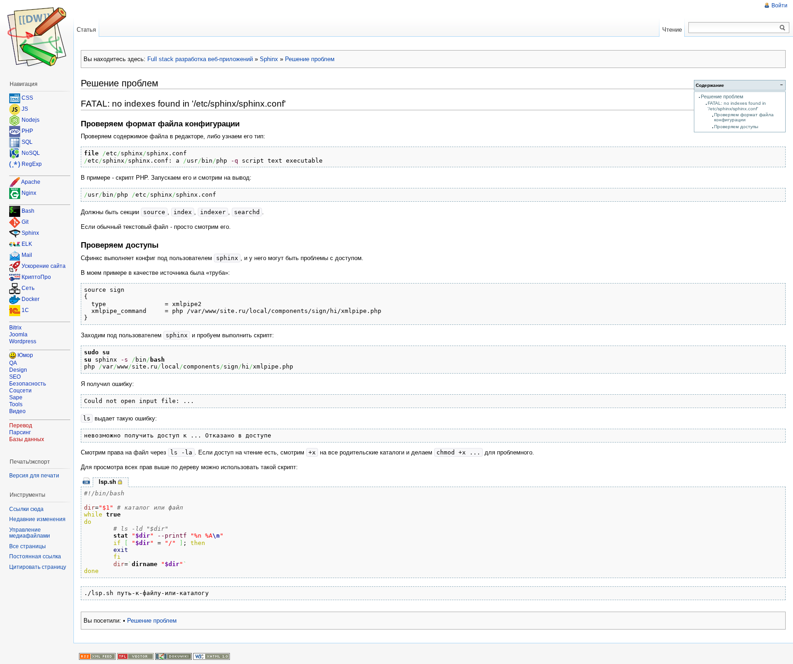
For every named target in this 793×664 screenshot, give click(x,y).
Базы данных (26, 439)
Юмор (25, 355)
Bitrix (15, 327)
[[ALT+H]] (36, 37)
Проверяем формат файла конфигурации (744, 117)
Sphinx (269, 59)
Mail (27, 255)
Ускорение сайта (44, 266)
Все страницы (27, 546)
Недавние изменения (37, 519)
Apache (30, 182)
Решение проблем (310, 59)
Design (18, 370)
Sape (15, 397)
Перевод (20, 425)
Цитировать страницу (37, 567)
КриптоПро (36, 277)
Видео (17, 411)
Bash (28, 211)
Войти (779, 5)
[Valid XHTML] (211, 656)
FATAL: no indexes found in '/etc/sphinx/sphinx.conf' (737, 106)
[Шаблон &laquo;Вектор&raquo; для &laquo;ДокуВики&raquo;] (135, 656)
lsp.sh (107, 481)
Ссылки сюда (26, 509)
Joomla (18, 334)
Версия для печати (34, 475)
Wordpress (22, 341)
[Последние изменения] (97, 656)
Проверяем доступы (736, 126)
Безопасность (27, 383)
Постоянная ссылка (35, 556)
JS (25, 109)
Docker (30, 299)
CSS (27, 98)
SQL (27, 142)
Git (25, 222)
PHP (27, 131)
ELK (27, 244)
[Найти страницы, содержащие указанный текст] (782, 28)
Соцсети (20, 390)
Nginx (29, 193)
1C (25, 310)
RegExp (32, 164)
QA (13, 363)
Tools (15, 404)
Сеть (28, 288)
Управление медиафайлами (29, 533)
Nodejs (30, 120)
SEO (15, 377)
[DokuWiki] (173, 656)
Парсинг (20, 432)
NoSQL (31, 153)
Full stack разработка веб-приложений (200, 59)
